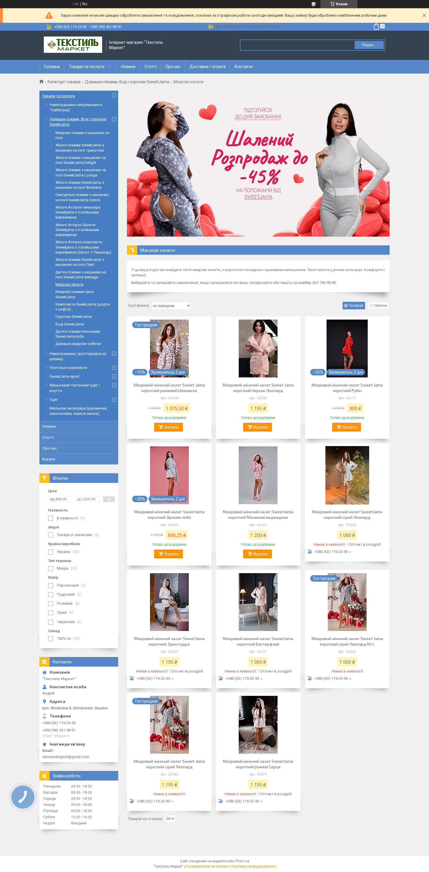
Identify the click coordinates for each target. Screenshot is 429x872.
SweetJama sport (64, 376)
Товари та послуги (86, 66)
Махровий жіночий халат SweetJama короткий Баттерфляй (258, 641)
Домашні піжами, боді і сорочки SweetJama (127, 81)
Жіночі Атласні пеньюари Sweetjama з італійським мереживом (77, 212)
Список (380, 305)
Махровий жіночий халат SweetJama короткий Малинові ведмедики (258, 514)
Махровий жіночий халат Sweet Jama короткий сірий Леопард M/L (347, 641)
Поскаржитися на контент (207, 866)
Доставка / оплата (207, 66)
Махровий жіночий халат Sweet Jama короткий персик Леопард (258, 387)
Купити (172, 426)
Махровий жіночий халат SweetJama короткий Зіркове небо (169, 514)
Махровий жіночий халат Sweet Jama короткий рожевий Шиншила (169, 387)
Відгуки (48, 459)
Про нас (172, 66)
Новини (128, 66)
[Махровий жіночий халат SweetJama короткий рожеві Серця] (258, 725)
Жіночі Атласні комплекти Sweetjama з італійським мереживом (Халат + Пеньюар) (83, 247)
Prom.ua (242, 861)
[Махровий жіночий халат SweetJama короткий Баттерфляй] (258, 602)
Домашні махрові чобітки (78, 343)
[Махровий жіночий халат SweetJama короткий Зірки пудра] (169, 602)
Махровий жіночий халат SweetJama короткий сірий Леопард (347, 514)
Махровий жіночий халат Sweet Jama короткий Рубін (347, 387)
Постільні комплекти (68, 367)
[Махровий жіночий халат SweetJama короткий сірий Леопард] (347, 475)
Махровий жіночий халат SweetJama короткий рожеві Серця (258, 764)
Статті (150, 66)
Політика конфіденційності (253, 866)
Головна (52, 66)
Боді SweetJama (69, 324)
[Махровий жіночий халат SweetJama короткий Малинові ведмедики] (258, 475)
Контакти (244, 66)
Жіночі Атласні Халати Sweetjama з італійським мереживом (77, 230)
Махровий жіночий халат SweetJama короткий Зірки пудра (169, 641)
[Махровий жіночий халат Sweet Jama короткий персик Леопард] (258, 348)
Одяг (54, 399)
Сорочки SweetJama (73, 316)
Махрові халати (69, 284)
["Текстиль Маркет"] (73, 45)
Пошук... (369, 45)
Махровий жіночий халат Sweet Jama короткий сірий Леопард (169, 764)
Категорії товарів (64, 81)
